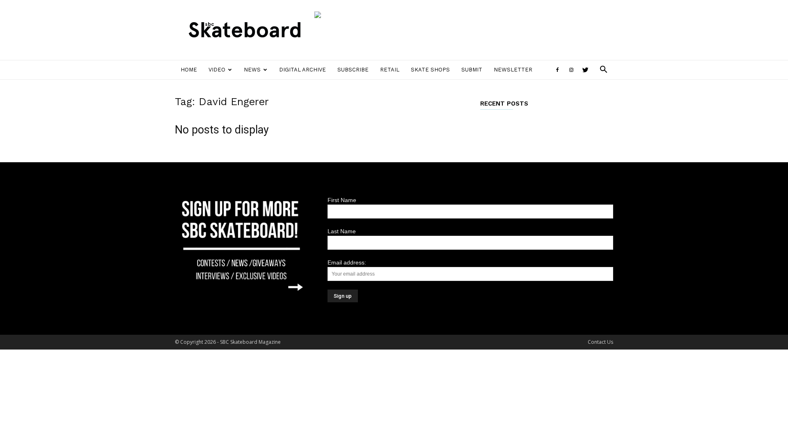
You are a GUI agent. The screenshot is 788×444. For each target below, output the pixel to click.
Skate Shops (430, 70)
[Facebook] (557, 70)
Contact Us (600, 341)
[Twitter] (585, 70)
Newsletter (513, 70)
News (252, 70)
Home (189, 70)
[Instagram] (571, 70)
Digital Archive (302, 70)
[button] (603, 70)
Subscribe (353, 70)
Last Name (342, 231)
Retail (389, 70)
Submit (471, 70)
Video (216, 70)
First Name (342, 200)
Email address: (347, 262)
